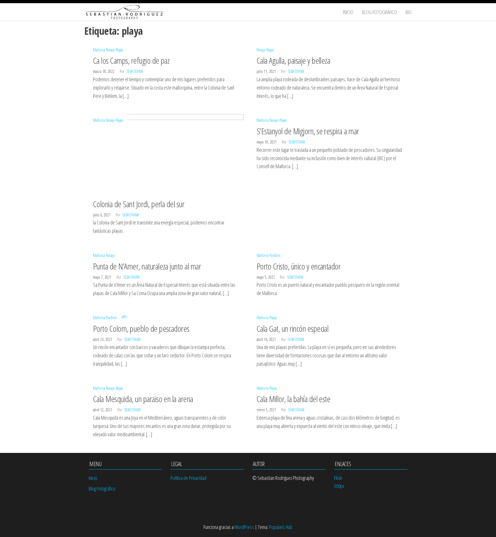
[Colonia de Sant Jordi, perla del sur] (166, 154)
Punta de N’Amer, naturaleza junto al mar (147, 266)
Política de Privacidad (188, 477)
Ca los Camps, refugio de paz (131, 60)
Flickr (338, 477)
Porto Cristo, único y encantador (298, 266)
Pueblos (275, 255)
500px (339, 485)
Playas (119, 50)
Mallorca (99, 50)
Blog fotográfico (379, 12)
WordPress (244, 527)
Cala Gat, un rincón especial (292, 328)
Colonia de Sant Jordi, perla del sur (138, 204)
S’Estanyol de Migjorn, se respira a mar (308, 131)
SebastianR (134, 71)
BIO (409, 12)
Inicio (348, 12)
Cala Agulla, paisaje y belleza (293, 60)
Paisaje (110, 50)
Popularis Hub (280, 527)
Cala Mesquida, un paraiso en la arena (143, 399)
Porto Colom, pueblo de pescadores (141, 328)
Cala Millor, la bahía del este (293, 399)
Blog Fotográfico (102, 488)
